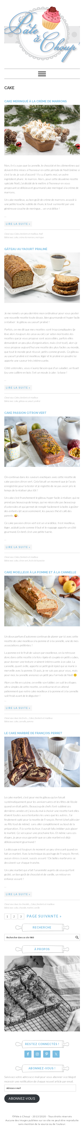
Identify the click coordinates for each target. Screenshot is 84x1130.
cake (16, 237)
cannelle (22, 721)
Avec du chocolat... (22, 904)
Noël (41, 233)
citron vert (23, 560)
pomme (30, 721)
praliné (37, 401)
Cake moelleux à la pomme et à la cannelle (40, 572)
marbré (30, 907)
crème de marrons (27, 237)
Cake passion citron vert (25, 413)
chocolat (22, 907)
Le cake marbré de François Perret (33, 733)
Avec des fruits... (21, 718)
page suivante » (44, 916)
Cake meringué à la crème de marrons (35, 101)
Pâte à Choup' (42, 32)
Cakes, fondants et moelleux (26, 233)
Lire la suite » (18, 223)
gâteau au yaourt (26, 401)
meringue (39, 237)
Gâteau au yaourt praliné (25, 249)
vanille (37, 907)
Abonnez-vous (22, 1098)
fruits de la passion (37, 560)
